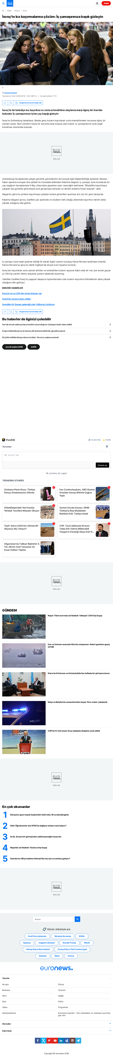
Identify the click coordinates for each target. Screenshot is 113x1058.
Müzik (87, 943)
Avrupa (5, 984)
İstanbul (43, 956)
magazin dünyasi (47, 943)
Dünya (17, 11)
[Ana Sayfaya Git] (10, 3)
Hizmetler (6, 1024)
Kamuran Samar (11, 93)
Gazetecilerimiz (9, 1013)
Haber (9, 11)
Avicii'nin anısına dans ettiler (16, 299)
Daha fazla (7, 1031)
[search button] (77, 919)
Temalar (6, 978)
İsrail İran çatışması (37, 936)
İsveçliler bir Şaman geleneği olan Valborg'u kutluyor (28, 304)
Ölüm (57, 956)
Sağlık (61, 996)
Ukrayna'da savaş (62, 936)
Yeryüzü (61, 990)
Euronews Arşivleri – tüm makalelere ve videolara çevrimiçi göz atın (84, 1014)
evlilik (33, 347)
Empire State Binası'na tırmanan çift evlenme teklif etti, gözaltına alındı (33, 331)
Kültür (82, 936)
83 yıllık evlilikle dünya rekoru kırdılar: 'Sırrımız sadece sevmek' (30, 337)
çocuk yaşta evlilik (14, 347)
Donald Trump (69, 943)
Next (4, 996)
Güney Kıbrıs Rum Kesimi (38, 949)
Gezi (4, 1001)
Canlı (106, 3)
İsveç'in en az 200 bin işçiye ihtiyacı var (22, 293)
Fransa (71, 956)
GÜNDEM (9, 610)
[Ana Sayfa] (3, 11)
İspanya (27, 943)
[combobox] (56, 919)
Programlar (63, 1007)
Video (4, 1007)
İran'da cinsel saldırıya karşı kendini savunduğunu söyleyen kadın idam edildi (37, 324)
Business (6, 990)
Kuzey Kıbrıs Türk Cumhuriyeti (72, 949)
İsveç (25, 11)
